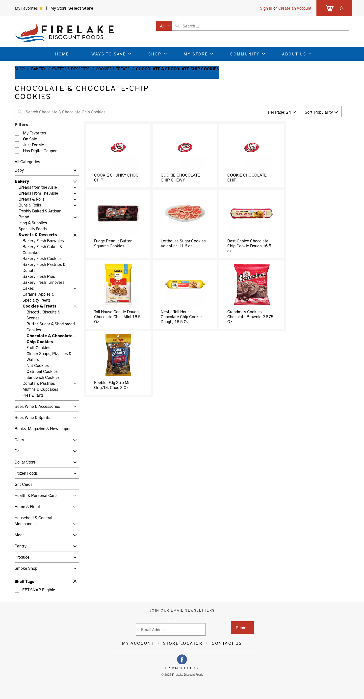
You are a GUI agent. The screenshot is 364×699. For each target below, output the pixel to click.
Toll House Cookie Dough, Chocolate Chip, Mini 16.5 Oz (117, 316)
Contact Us (227, 643)
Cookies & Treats (113, 68)
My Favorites (27, 8)
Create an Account (295, 8)
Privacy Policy (182, 668)
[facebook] (182, 659)
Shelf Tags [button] (24, 581)
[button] (73, 170)
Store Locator (183, 643)
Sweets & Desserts (70, 68)
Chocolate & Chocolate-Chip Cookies (177, 68)
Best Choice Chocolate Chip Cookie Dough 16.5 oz (249, 246)
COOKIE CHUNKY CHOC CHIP (116, 177)
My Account (138, 643)
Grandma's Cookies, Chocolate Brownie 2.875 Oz (250, 316)
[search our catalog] (177, 26)
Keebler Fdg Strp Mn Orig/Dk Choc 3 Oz (112, 384)
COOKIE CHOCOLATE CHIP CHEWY (180, 177)
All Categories (27, 161)
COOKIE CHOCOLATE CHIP (247, 177)
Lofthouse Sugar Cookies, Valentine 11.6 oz (184, 243)
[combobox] (164, 26)
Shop (20, 68)
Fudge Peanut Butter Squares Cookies (112, 243)
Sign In (266, 8)
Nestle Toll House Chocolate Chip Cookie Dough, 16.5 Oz (181, 316)
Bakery (38, 68)
